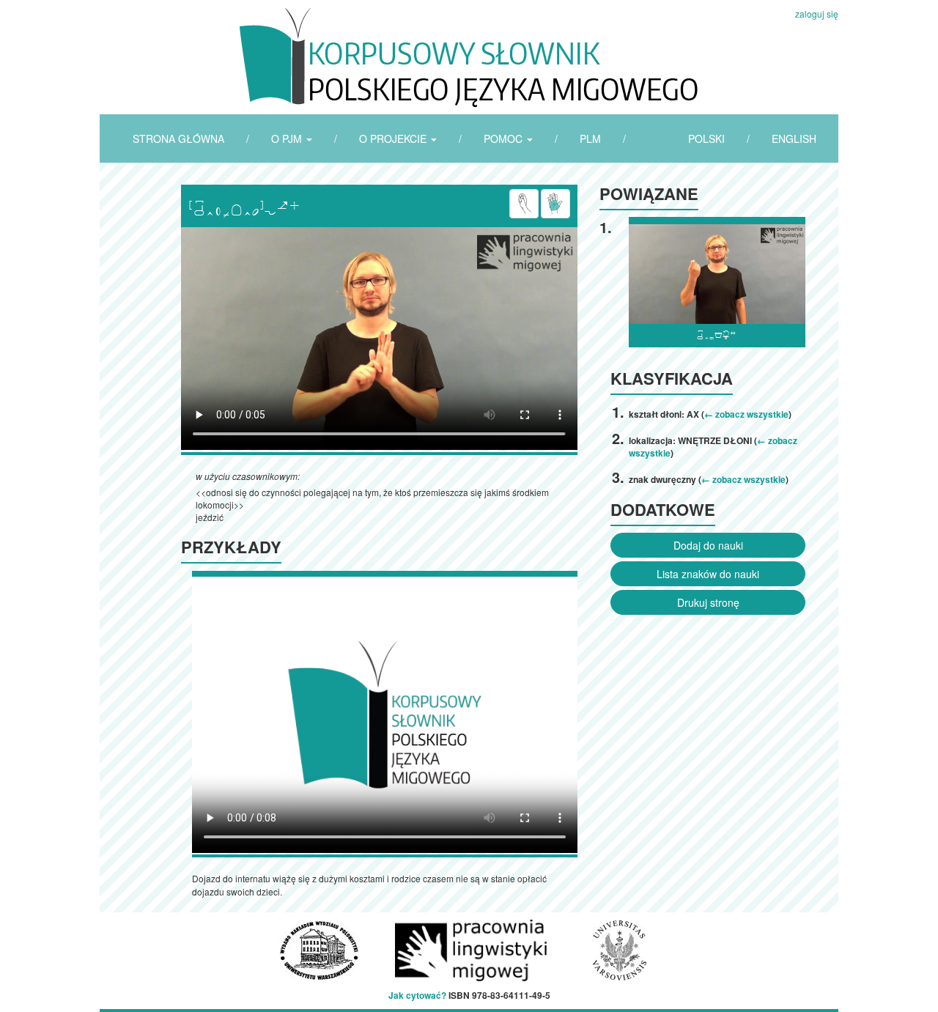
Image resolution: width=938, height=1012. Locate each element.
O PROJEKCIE (394, 138)
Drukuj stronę (708, 602)
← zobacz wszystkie (746, 414)
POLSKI (706, 138)
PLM (590, 138)
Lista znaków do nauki (708, 573)
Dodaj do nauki (708, 545)
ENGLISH (794, 138)
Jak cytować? (417, 995)
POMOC (504, 138)
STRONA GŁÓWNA (178, 138)
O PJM (288, 138)
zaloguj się (816, 13)
